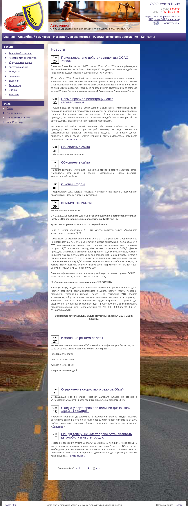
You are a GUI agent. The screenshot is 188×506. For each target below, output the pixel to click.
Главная (9, 36)
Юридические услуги (20, 62)
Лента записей (15, 113)
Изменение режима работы (82, 338)
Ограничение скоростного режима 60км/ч (92, 389)
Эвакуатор (14, 71)
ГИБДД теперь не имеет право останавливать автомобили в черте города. (96, 435)
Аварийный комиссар (34, 36)
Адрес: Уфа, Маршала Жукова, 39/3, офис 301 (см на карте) (162, 18)
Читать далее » (73, 139)
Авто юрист (60, 25)
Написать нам (170, 23)
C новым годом (73, 184)
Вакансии (14, 80)
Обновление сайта (75, 147)
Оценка (13, 90)
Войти (10, 108)
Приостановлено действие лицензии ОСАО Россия (94, 59)
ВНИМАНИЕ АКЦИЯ (76, 203)
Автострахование (18, 67)
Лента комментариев (18, 117)
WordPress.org (15, 122)
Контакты (148, 36)
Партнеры (14, 76)
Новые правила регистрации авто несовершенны (87, 100)
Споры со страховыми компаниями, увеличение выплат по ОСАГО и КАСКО (90, 28)
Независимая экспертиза (71, 36)
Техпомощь (15, 85)
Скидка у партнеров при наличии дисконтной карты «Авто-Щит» (96, 409)
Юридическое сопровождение (115, 36)
